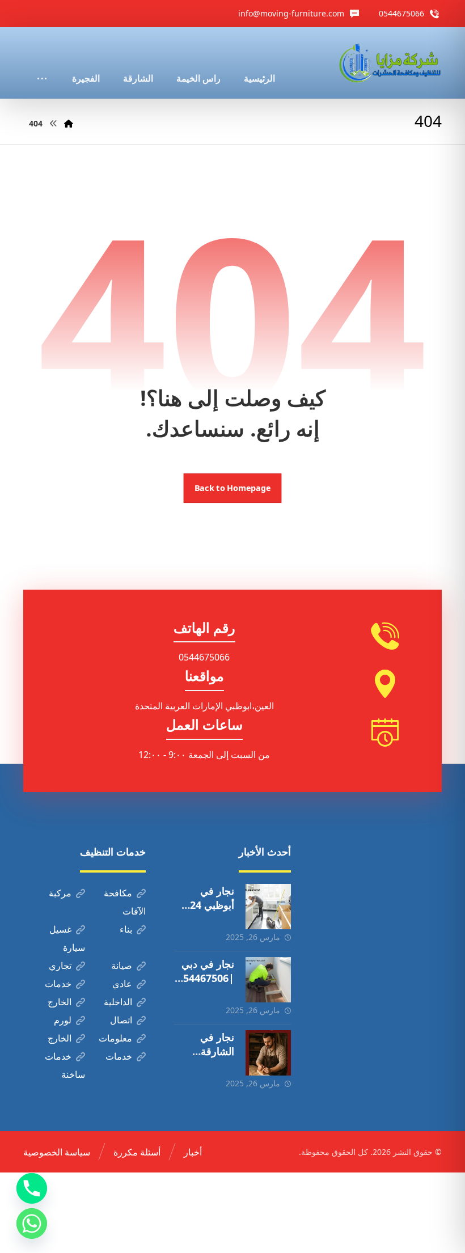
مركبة (60, 893)
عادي (122, 983)
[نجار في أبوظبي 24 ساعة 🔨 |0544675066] (268, 906)
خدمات (58, 983)
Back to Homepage (233, 488)
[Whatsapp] (31, 1223)
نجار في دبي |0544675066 (205, 978)
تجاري (60, 965)
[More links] (42, 63)
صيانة (121, 965)
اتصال (121, 1020)
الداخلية (118, 1002)
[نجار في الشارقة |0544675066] (268, 1053)
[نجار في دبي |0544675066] (268, 979)
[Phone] (31, 1188)
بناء (126, 929)
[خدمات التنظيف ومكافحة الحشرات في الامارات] (389, 63)
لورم (62, 1020)
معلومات (115, 1038)
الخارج (59, 1002)
